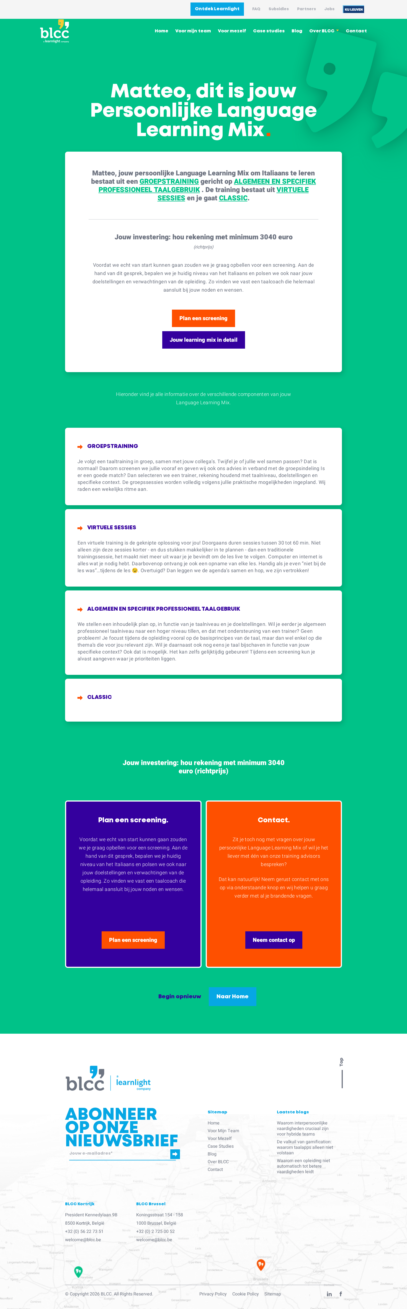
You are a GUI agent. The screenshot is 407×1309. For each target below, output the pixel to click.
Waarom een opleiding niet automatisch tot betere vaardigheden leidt (303, 1166)
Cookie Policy (245, 1294)
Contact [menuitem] (356, 31)
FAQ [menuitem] (256, 9)
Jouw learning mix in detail (204, 340)
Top (341, 1062)
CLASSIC (233, 198)
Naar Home (233, 996)
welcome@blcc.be (83, 1240)
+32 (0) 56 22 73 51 (84, 1231)
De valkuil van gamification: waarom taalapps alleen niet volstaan (305, 1147)
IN (329, 1295)
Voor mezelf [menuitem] (232, 31)
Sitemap (272, 1294)
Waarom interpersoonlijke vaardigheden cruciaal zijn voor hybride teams (303, 1128)
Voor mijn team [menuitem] (193, 31)
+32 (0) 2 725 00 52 (155, 1231)
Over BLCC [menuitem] (321, 31)
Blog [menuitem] (297, 31)
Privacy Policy (213, 1294)
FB (341, 1295)
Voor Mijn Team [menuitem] (223, 1131)
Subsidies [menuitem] (279, 9)
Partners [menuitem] (306, 9)
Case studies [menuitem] (269, 31)
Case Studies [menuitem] (221, 1146)
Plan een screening (203, 318)
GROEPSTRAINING (169, 182)
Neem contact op (274, 940)
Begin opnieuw (179, 996)
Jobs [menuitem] (329, 9)
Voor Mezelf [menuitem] (220, 1138)
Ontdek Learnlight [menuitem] (217, 9)
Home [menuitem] (161, 31)
